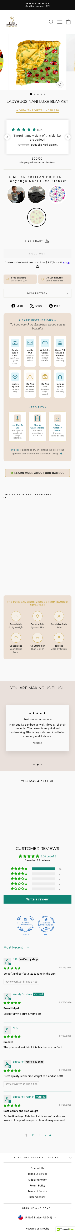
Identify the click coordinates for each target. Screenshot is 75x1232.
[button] (37, 137)
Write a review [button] (37, 899)
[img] (12, 968)
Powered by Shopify (37, 1228)
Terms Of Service (37, 1173)
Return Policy (37, 1185)
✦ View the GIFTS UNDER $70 (37, 110)
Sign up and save (36, 1208)
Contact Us (37, 1168)
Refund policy (37, 1197)
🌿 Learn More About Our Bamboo (37, 473)
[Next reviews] (68, 137)
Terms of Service (37, 1191)
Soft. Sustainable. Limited (36, 1157)
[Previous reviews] (7, 137)
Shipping (24, 162)
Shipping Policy (37, 1179)
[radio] (16, 194)
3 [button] (39, 1135)
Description (37, 293)
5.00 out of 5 (48, 856)
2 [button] (33, 1135)
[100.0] (25, 924)
